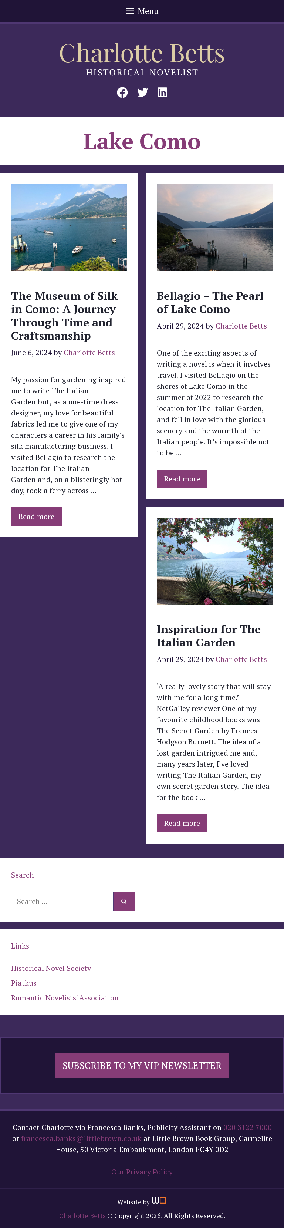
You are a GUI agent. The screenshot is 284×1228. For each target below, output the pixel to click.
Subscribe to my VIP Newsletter (142, 1065)
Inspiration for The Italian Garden (209, 636)
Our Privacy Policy (142, 1172)
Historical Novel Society (51, 968)
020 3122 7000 (247, 1127)
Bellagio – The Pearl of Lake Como (210, 302)
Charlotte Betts (82, 1215)
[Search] (124, 901)
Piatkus (24, 983)
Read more (36, 516)
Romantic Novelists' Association (65, 998)
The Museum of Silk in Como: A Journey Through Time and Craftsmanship (64, 315)
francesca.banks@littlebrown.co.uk (81, 1138)
